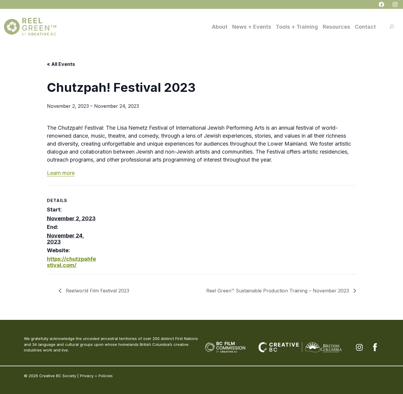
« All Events (61, 64)
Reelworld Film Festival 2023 (96, 291)
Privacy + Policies (96, 375)
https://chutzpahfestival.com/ (71, 262)
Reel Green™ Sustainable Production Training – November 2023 (278, 291)
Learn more (61, 173)
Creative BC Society (57, 375)
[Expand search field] (392, 26)
